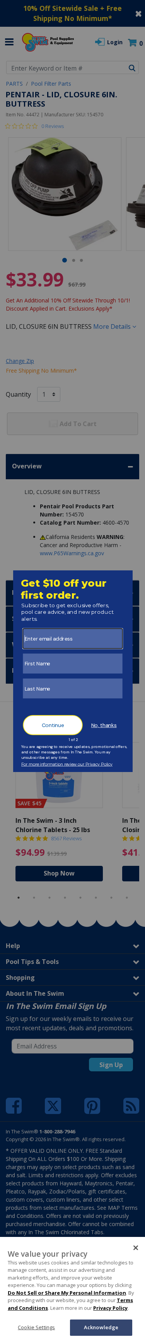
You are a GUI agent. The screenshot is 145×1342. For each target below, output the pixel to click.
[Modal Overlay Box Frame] (72, 671)
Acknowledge (101, 1327)
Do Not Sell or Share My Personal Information (67, 1292)
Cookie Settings (36, 1327)
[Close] (135, 1247)
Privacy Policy (110, 1307)
